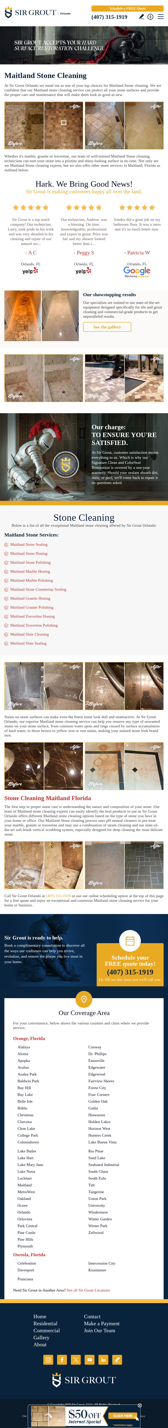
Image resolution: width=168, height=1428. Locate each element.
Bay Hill (24, 1088)
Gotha (93, 1108)
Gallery (41, 1337)
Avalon (23, 1067)
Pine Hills (25, 1239)
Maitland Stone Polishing (30, 562)
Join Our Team (99, 1330)
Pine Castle (26, 1232)
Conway (95, 1047)
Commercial (46, 1330)
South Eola (97, 1178)
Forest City (97, 1088)
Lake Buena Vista (102, 1142)
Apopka (24, 1060)
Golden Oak (98, 1101)
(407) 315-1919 (109, 17)
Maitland (25, 1185)
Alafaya (24, 1047)
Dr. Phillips (97, 1054)
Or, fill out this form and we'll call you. (130, 979)
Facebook (62, 1360)
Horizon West (99, 1128)
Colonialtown (28, 1142)
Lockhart (25, 1178)
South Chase (98, 1171)
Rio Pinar (95, 1151)
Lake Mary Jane (30, 1164)
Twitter (76, 1360)
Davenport (26, 1270)
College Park (28, 1135)
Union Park (97, 1198)
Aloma (23, 1054)
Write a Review (141, 16)
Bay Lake (25, 1094)
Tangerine (96, 1192)
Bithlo (22, 1108)
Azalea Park (27, 1074)
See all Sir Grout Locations (88, 1290)
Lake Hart (25, 1158)
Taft (91, 1185)
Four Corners (98, 1094)
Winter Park (97, 1226)
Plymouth (25, 1246)
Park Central (27, 1226)
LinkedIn (103, 1360)
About (40, 1344)
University (96, 1205)
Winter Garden (100, 1219)
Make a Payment (102, 1323)
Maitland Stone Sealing (28, 544)
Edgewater (96, 1067)
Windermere (98, 1212)
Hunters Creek (99, 1135)
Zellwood (95, 1232)
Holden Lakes (99, 1122)
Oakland (24, 1198)
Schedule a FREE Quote (127, 8)
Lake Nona (26, 1171)
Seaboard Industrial (103, 1164)
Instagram (48, 1360)
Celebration (27, 1263)
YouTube (89, 1360)
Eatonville (96, 1060)
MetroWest (26, 1192)
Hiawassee (96, 1115)
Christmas (25, 1115)
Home (39, 1316)
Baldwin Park (28, 1081)
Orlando (24, 1212)
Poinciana (25, 1279)
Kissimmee (97, 1270)
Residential (45, 1323)
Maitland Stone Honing (28, 553)
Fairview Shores (101, 1081)
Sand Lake (96, 1158)
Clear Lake (26, 1128)
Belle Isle (25, 1101)
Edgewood (96, 1074)
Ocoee (23, 1205)
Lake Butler (27, 1151)
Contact (92, 1316)
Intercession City (101, 1263)
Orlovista (25, 1219)
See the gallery (107, 326)
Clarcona (25, 1122)
